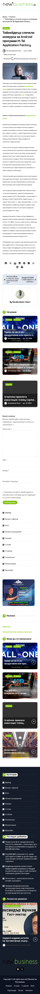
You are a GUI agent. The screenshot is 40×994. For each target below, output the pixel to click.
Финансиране (10, 564)
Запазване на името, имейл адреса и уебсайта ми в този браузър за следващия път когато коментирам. (19, 495)
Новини (6, 28)
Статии (8, 545)
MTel (16, 59)
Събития (17, 320)
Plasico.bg (6, 626)
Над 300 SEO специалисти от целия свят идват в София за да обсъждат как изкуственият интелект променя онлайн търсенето (21, 857)
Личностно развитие (13, 532)
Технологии (10, 557)
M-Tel (12, 59)
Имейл (6, 471)
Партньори (11, 990)
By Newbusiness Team (14, 51)
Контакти (29, 990)
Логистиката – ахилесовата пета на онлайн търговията (14, 753)
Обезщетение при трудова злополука (17, 632)
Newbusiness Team (21, 302)
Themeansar (20, 982)
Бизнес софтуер (11, 519)
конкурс (34, 59)
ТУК (23, 95)
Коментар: (7, 429)
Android (7, 59)
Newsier (31, 979)
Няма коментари (10, 54)
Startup (8, 513)
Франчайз (9, 570)
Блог (7, 525)
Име (5, 460)
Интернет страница (10, 481)
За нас (20, 990)
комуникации (24, 59)
